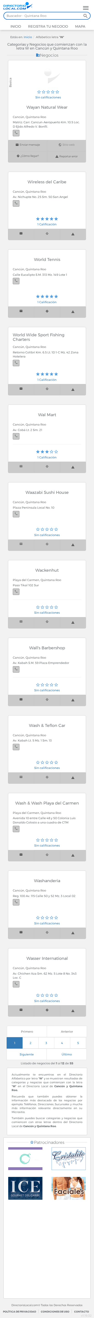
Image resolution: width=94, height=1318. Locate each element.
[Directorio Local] (20, 5)
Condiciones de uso (55, 1311)
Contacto (81, 1311)
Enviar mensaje (29, 144)
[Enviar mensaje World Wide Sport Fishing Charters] (21, 389)
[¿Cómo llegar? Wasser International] (47, 1010)
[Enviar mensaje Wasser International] (21, 1010)
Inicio (15, 26)
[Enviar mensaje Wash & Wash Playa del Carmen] (21, 855)
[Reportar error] (73, 234)
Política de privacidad (19, 1311)
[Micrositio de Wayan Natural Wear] (49, 76)
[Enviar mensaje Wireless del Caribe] (21, 234)
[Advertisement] (47, 1251)
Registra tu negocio (47, 26)
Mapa (79, 26)
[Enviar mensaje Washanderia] (21, 933)
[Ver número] (16, 133)
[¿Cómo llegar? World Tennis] (47, 312)
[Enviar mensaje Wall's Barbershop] (21, 700)
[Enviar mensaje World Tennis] (21, 312)
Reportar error (68, 156)
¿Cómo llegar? (29, 156)
